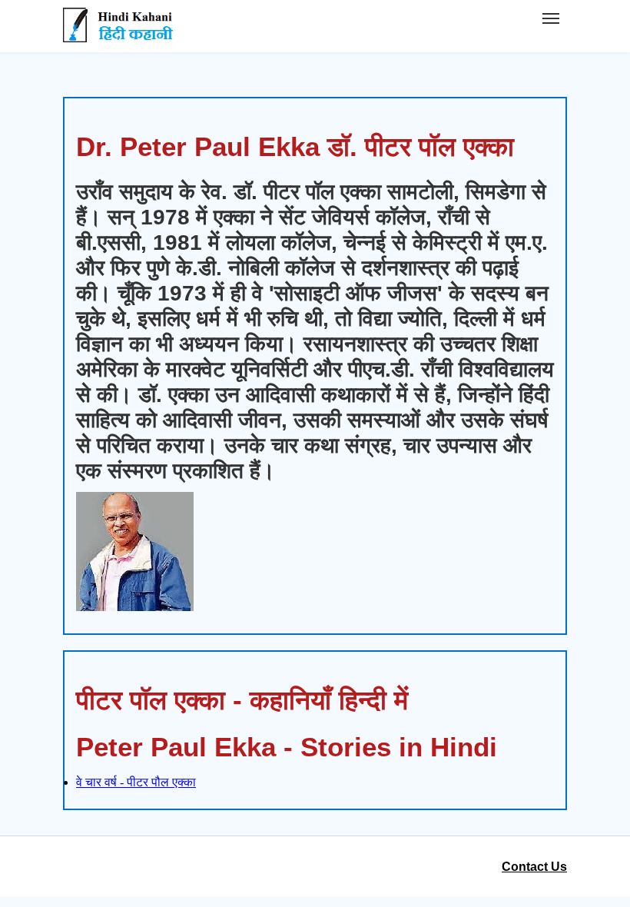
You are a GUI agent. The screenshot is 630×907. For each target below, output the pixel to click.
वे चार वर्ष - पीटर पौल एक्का (136, 782)
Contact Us (534, 866)
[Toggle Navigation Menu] (551, 18)
